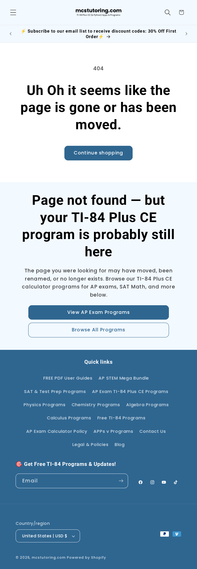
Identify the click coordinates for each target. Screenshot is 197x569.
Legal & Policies (90, 444)
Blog (120, 444)
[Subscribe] (121, 481)
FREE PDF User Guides (67, 378)
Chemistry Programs (96, 405)
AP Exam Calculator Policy (56, 431)
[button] (13, 12)
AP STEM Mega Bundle (123, 378)
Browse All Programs (98, 330)
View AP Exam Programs (98, 312)
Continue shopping (98, 153)
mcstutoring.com (49, 557)
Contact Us (152, 431)
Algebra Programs (147, 405)
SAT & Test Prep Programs (55, 391)
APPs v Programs (113, 431)
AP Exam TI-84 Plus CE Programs (130, 391)
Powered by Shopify (86, 557)
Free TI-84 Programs (121, 418)
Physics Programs (44, 405)
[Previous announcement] (10, 34)
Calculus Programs (69, 418)
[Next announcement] (186, 34)
